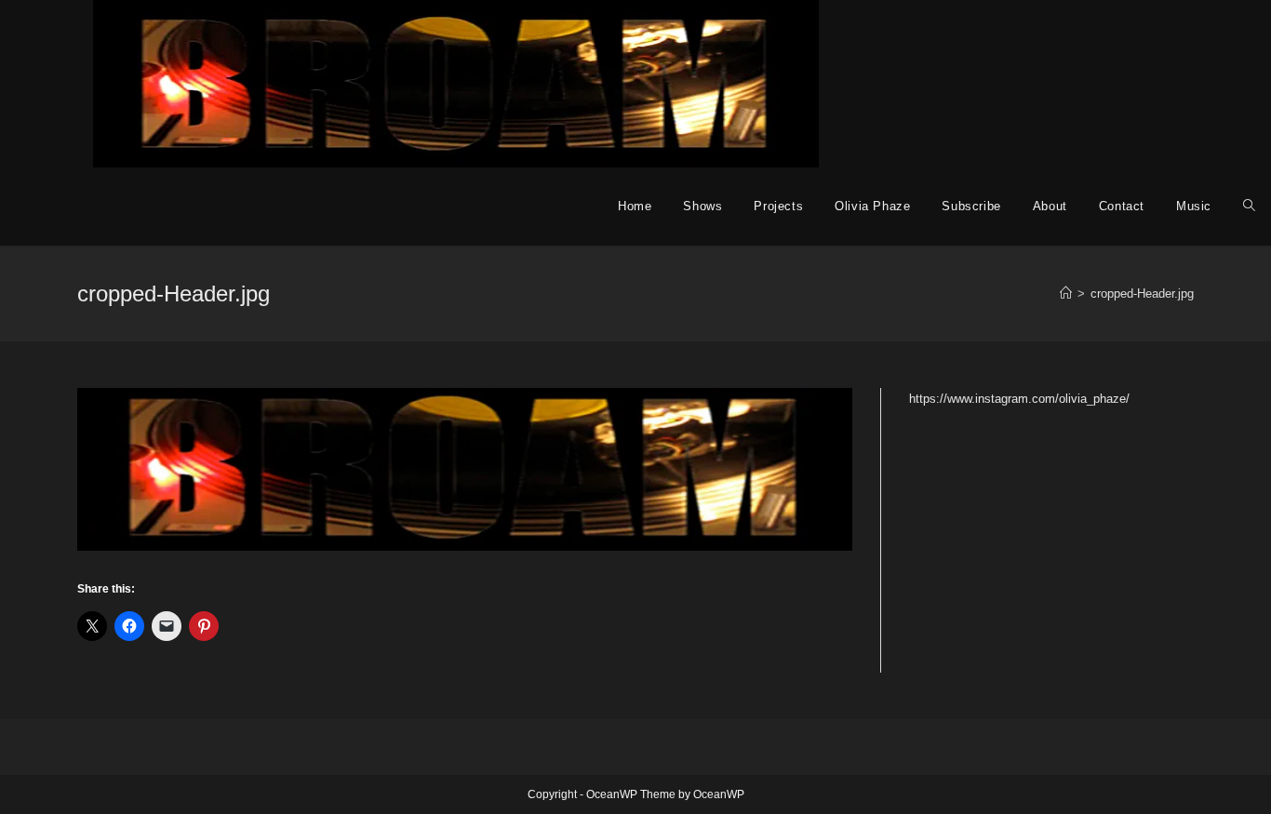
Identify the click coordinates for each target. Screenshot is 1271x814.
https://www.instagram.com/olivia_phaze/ (1019, 399)
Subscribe (971, 206)
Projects (778, 206)
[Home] (1066, 293)
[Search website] (1249, 206)
